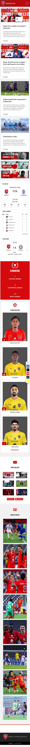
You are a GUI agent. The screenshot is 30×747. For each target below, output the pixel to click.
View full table (24, 234)
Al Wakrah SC (11, 227)
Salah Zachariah (15, 447)
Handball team (8, 157)
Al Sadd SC (10, 219)
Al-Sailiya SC (23, 195)
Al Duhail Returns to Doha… (10, 136)
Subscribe (20, 499)
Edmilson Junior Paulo (15, 343)
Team (7, 214)
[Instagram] (28, 377)
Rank (3, 214)
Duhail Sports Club (10, 3)
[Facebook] (28, 366)
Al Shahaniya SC (12, 222)
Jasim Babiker (15, 377)
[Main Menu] (27, 3)
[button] (15, 450)
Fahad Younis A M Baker (15, 412)
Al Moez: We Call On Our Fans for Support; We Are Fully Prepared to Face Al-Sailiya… (14, 63)
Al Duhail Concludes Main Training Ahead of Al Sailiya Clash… (14, 100)
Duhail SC (6, 195)
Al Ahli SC (10, 216)
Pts (26, 214)
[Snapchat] (28, 380)
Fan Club (6, 175)
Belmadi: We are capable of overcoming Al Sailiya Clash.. (14, 27)
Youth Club (7, 166)
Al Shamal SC (11, 225)
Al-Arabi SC (10, 230)
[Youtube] (28, 373)
